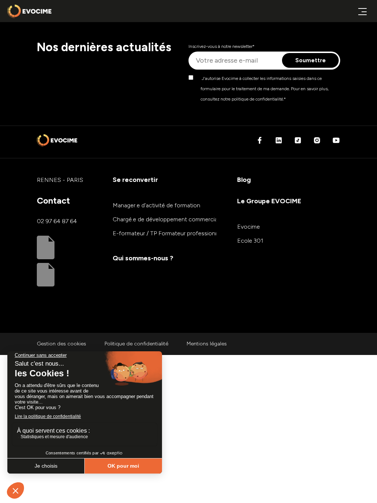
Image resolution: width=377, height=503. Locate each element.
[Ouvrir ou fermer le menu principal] (362, 11)
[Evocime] (29, 11)
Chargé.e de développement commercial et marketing (183, 219)
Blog (244, 180)
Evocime (248, 226)
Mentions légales (207, 344)
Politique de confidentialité (136, 344)
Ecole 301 (250, 240)
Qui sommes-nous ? (143, 258)
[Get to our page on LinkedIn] (279, 142)
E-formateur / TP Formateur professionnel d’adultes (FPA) (188, 233)
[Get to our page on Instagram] (317, 142)
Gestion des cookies (61, 344)
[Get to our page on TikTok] (298, 142)
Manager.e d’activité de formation (156, 205)
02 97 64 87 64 (57, 221)
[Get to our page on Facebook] (260, 142)
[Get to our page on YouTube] (336, 142)
